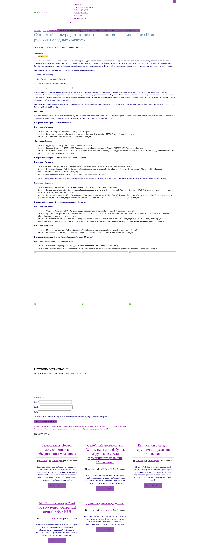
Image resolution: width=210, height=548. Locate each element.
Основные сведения (84, 7)
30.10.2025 (91, 469)
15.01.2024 (43, 518)
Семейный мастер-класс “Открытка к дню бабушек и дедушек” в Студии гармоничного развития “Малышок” (105, 453)
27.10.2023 (91, 510)
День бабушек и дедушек (105, 503)
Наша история (81, 10)
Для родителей (81, 13)
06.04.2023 (40, 47)
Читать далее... (58, 486)
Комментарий (40, 397)
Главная (78, 5)
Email (36, 407)
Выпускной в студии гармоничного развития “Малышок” (153, 449)
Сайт (36, 412)
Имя (36, 402)
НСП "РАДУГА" (40, 31)
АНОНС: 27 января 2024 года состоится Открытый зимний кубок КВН (57, 507)
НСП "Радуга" (54, 47)
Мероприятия (80, 18)
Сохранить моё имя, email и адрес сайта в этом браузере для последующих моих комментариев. (71, 417)
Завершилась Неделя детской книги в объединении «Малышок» (57, 449)
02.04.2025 (43, 461)
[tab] (174, 1)
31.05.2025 (140, 461)
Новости (78, 15)
